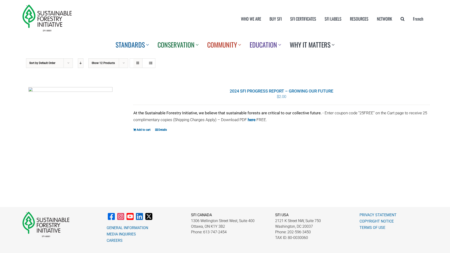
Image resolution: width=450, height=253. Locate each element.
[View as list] (150, 63)
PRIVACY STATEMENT (378, 215)
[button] (402, 18)
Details (162, 129)
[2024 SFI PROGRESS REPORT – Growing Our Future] (70, 119)
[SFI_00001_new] (47, 6)
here (251, 119)
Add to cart (143, 129)
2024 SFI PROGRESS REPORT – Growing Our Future (281, 91)
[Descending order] (80, 63)
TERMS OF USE (372, 227)
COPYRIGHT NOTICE (377, 221)
